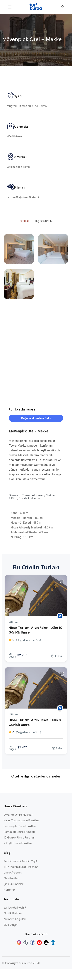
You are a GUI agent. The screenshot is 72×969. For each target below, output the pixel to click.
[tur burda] (60, 616)
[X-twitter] (46, 942)
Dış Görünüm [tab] (43, 221)
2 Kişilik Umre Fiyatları (18, 843)
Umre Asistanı (13, 872)
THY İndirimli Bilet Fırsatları (21, 867)
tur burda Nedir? (15, 907)
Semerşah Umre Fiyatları (20, 826)
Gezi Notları (11, 878)
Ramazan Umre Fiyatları (19, 832)
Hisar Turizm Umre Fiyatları (21, 820)
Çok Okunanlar (13, 884)
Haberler (9, 890)
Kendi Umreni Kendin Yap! (20, 861)
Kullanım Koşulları (15, 919)
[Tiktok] (25, 942)
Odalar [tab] (25, 221)
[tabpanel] (36, 269)
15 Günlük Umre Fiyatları (19, 837)
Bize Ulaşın (11, 925)
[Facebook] (32, 942)
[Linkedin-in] (53, 942)
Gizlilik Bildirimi (13, 913)
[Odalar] (19, 249)
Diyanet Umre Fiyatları (18, 815)
